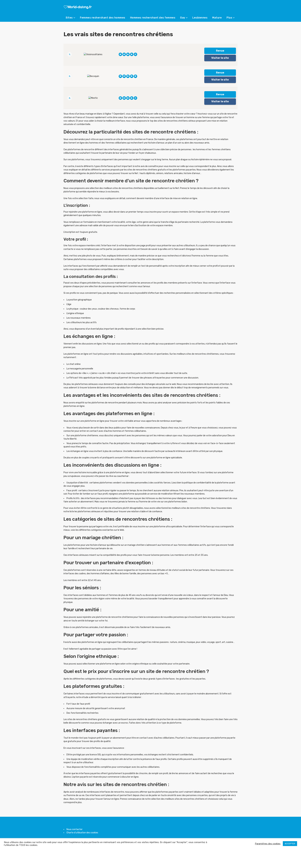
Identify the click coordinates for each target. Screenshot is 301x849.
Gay (182, 17)
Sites (69, 17)
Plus (229, 17)
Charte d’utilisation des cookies (82, 832)
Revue (220, 50)
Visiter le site (220, 57)
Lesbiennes (199, 17)
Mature (217, 17)
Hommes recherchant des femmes (152, 17)
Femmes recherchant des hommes (102, 17)
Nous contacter (74, 829)
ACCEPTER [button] (290, 843)
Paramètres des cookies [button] (267, 843)
